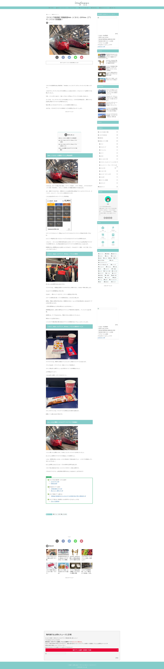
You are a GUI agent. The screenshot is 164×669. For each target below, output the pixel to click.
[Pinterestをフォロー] (107, 218)
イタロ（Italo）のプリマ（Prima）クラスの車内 (68, 141)
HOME (70, 665)
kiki (108, 204)
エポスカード (101, 46)
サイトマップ (92, 665)
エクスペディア (54, 481)
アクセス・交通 (57, 514)
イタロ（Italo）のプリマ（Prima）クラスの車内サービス (68, 145)
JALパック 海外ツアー (56, 490)
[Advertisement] (69, 74)
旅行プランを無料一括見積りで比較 (82, 650)
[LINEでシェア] (75, 57)
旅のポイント (49, 514)
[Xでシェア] (57, 57)
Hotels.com (53, 483)
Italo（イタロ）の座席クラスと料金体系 (68, 138)
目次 (69, 134)
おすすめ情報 (64, 514)
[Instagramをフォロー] (105, 218)
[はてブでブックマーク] (69, 57)
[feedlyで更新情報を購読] (109, 218)
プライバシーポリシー (84, 665)
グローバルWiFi (54, 501)
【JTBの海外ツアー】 (56, 488)
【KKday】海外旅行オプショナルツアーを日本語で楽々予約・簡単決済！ (68, 496)
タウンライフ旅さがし (77, 641)
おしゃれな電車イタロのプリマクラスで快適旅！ (68, 149)
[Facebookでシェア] (63, 57)
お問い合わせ (75, 665)
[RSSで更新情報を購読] (111, 218)
